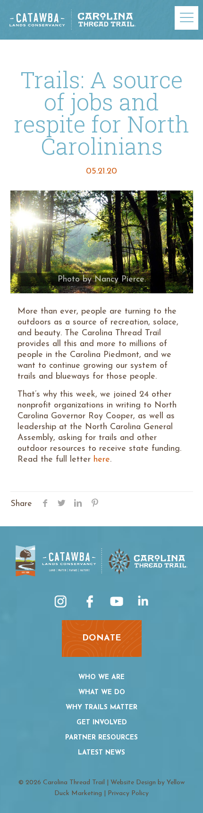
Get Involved (101, 722)
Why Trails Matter (101, 707)
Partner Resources (101, 737)
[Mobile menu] (186, 18)
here (101, 460)
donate (101, 638)
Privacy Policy (128, 793)
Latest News (101, 752)
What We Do (101, 692)
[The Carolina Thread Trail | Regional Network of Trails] (72, 21)
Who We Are (101, 677)
